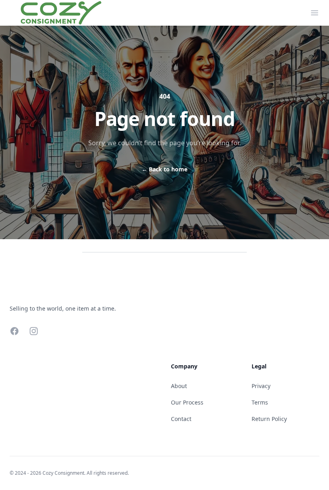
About (179, 386)
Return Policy (269, 419)
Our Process (187, 402)
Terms (260, 402)
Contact (181, 419)
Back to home (164, 169)
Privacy (261, 386)
